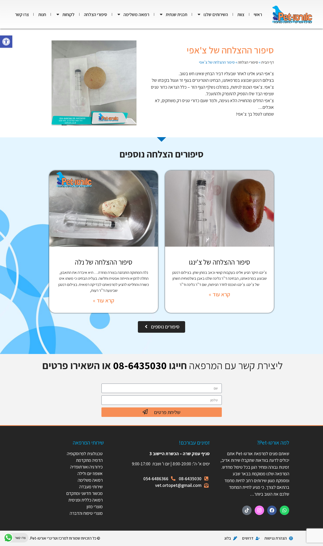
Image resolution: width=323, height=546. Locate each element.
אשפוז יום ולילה (90, 473)
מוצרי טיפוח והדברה (86, 513)
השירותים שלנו (216, 14)
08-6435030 (140, 365)
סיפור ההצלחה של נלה (103, 262)
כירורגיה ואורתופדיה (86, 467)
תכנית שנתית (176, 14)
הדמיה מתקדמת (89, 460)
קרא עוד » (219, 294)
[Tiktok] (247, 510)
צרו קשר (22, 14)
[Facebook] (272, 510)
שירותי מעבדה (91, 486)
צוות (240, 14)
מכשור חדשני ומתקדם (84, 493)
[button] (6, 41)
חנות (42, 14)
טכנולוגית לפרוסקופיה (85, 453)
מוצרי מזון (95, 506)
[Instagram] (259, 510)
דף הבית (267, 62)
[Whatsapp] (284, 510)
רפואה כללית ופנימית (85, 500)
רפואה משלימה (136, 14)
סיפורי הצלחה (95, 14)
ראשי (258, 14)
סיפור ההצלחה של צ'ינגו (219, 262)
